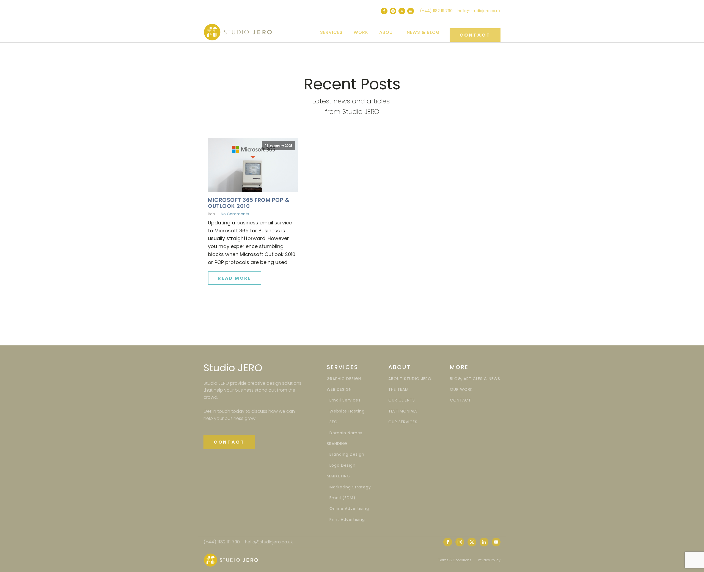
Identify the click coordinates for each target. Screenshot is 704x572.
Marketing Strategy (349, 487)
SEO (332, 422)
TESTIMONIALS (403, 411)
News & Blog (423, 32)
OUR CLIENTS (401, 400)
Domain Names (344, 433)
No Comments (235, 214)
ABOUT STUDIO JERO (409, 379)
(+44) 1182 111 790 (436, 10)
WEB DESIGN (339, 389)
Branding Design (345, 454)
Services (331, 32)
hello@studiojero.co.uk (479, 10)
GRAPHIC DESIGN (344, 379)
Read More (234, 278)
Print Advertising (346, 520)
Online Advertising (348, 509)
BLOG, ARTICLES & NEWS (475, 379)
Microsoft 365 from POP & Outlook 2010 (248, 203)
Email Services (344, 400)
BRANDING (337, 444)
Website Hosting (346, 411)
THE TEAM (398, 389)
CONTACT (475, 35)
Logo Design (341, 465)
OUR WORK (461, 389)
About (387, 32)
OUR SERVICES (402, 422)
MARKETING (338, 476)
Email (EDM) (341, 498)
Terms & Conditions (454, 560)
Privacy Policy (489, 560)
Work (361, 32)
